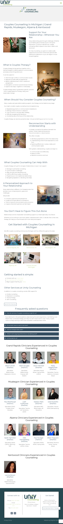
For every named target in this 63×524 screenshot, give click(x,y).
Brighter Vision (55, 520)
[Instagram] (15, 513)
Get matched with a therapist (15, 280)
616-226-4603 (14, 508)
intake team (20, 278)
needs (24, 282)
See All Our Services (10, 304)
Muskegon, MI (50, 247)
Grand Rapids (13, 345)
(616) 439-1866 (15, 500)
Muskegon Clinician (18, 381)
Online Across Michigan (31, 266)
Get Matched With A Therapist (51, 508)
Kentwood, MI (31, 247)
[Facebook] (12, 513)
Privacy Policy (8, 520)
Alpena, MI (12, 265)
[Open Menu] (61, 3)
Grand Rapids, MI (12, 247)
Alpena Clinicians (19, 417)
